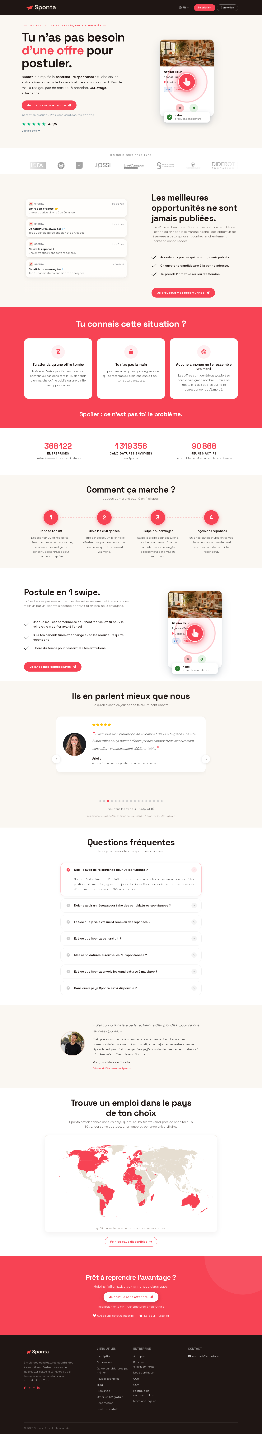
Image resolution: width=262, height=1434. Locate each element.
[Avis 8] (127, 801)
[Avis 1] (100, 801)
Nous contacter (144, 1372)
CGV (136, 1385)
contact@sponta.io (205, 1356)
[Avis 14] (150, 801)
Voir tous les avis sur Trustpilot (129, 809)
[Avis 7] (123, 801)
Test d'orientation (109, 1409)
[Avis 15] (154, 801)
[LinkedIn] (38, 1388)
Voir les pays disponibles (128, 1242)
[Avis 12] (142, 801)
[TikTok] (34, 1388)
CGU (136, 1378)
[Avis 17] (162, 801)
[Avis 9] (131, 801)
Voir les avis (29, 130)
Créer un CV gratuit (110, 1397)
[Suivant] (206, 759)
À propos (139, 1356)
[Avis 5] (116, 801)
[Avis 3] (108, 801)
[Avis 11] (139, 801)
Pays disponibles (108, 1378)
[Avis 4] (112, 801)
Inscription (204, 7)
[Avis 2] (104, 801)
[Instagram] (29, 1388)
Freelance (103, 1391)
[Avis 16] (158, 801)
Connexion (227, 7)
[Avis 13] (146, 801)
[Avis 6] (119, 801)
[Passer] (180, 108)
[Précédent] (56, 759)
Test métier (105, 1403)
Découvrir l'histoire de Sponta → (114, 1068)
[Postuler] (193, 108)
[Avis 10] (135, 801)
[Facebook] (25, 1388)
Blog (100, 1385)
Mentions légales (144, 1401)
